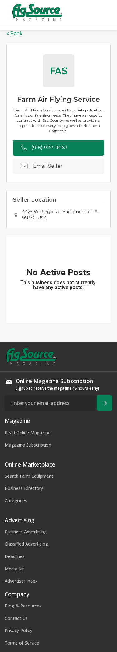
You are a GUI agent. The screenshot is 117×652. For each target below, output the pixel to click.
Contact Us (16, 618)
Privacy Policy (18, 630)
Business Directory (24, 488)
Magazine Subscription (28, 445)
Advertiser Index (21, 581)
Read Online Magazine (28, 432)
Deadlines (15, 556)
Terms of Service (22, 643)
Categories (16, 501)
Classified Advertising (26, 544)
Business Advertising (26, 532)
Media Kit (14, 569)
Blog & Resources (23, 606)
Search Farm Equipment (29, 476)
